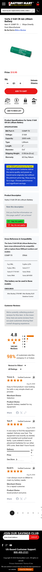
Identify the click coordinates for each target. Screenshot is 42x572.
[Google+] (6, 545)
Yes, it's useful (17, 221)
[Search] (33, 10)
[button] (7, 83)
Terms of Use (28, 563)
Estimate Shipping (34, 81)
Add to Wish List (14, 111)
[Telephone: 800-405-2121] (38, 10)
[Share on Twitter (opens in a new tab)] (21, 413)
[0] (37, 5)
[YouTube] (11, 545)
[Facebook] (2, 545)
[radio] (28, 336)
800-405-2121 (21, 552)
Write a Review (20, 30)
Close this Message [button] (25, 569)
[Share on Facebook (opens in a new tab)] (17, 413)
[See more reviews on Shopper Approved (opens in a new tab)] (25, 413)
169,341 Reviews (14, 347)
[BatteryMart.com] (21, 4)
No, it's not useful (18, 225)
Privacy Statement (16, 563)
